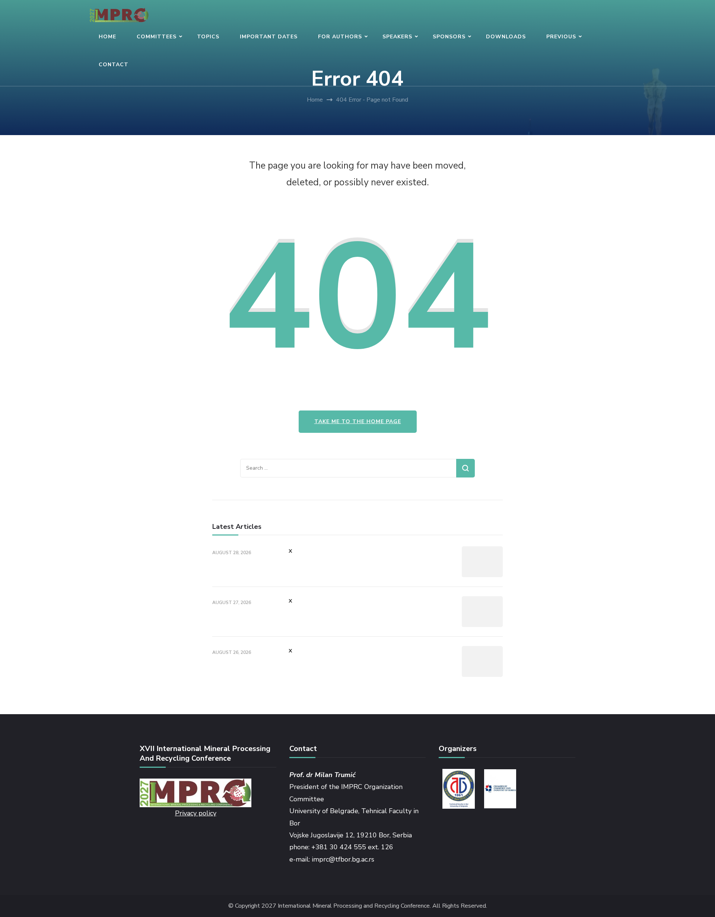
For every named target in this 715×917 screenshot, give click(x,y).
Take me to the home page (357, 421)
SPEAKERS (397, 36)
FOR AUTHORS (340, 36)
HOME (107, 36)
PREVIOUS (561, 36)
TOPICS (208, 36)
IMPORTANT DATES (269, 36)
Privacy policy (195, 813)
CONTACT (113, 64)
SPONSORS (449, 36)
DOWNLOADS (506, 36)
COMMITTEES (157, 36)
